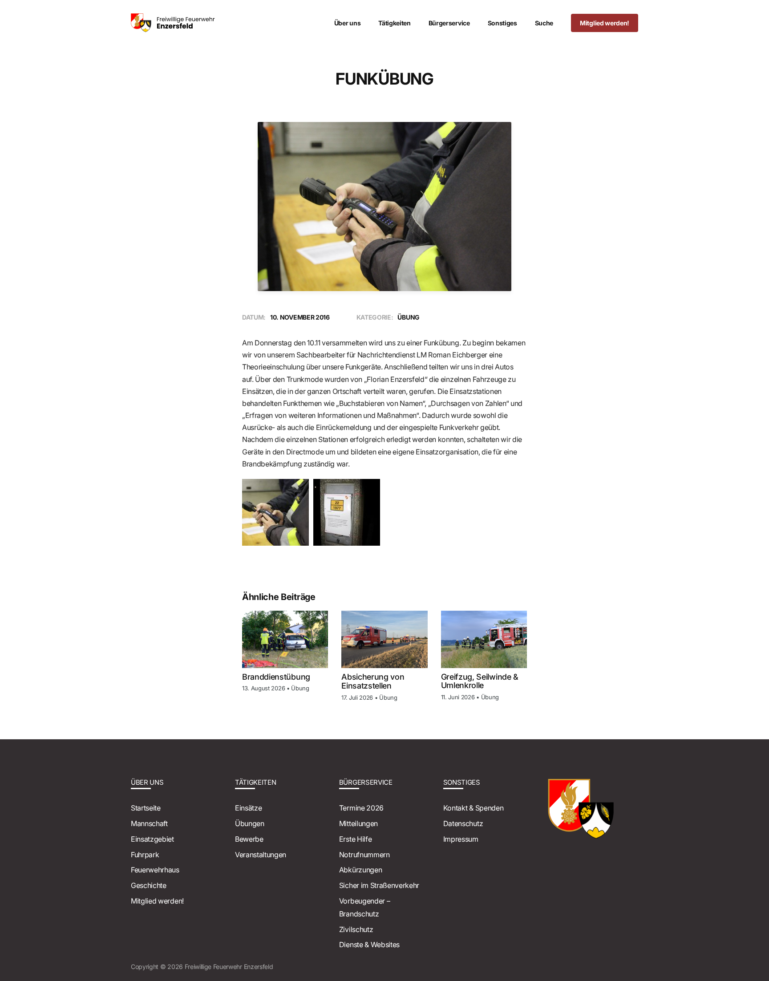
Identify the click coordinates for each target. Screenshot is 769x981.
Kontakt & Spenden (473, 807)
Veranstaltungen (260, 854)
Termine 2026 (361, 807)
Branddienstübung (276, 676)
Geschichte (148, 885)
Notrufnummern (364, 854)
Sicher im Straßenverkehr (379, 885)
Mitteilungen (358, 823)
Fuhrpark (145, 854)
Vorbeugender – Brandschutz (364, 907)
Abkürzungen (360, 869)
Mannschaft (149, 823)
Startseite (146, 807)
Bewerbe (249, 839)
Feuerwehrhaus (155, 869)
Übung (300, 688)
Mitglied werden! (157, 900)
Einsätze (248, 807)
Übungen (249, 823)
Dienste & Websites (369, 944)
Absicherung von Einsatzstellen (372, 681)
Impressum (460, 839)
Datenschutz (463, 823)
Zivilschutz (356, 929)
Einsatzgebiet (152, 839)
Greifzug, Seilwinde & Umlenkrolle (479, 681)
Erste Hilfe (355, 839)
